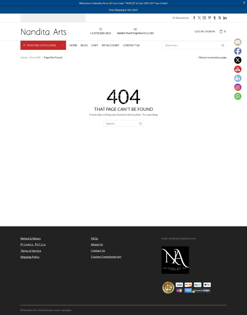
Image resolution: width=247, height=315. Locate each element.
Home (73, 45)
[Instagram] (204, 18)
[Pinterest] (209, 18)
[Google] (219, 18)
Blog (84, 45)
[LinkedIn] (225, 18)
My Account (110, 45)
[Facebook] (194, 18)
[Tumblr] (214, 18)
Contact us (131, 45)
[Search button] (222, 45)
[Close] (244, 2)
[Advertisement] (123, 191)
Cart (94, 45)
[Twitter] (199, 18)
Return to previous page (213, 57)
